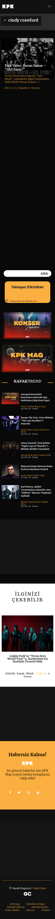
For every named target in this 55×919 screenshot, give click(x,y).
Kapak (36, 430)
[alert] (27, 301)
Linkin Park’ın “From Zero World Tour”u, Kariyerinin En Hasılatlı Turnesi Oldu (27, 658)
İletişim (46, 910)
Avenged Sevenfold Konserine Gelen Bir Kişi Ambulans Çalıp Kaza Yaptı (35, 397)
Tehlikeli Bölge (33, 407)
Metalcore (44, 430)
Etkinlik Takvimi (16, 907)
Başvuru (30, 910)
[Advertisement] (27, 547)
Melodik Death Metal (29, 455)
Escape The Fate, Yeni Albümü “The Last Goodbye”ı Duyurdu (37, 420)
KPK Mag (15, 904)
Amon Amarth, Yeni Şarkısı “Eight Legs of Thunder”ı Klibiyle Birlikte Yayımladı (35, 446)
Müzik (23, 432)
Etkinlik (24, 502)
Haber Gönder (12, 910)
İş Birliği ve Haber (35, 904)
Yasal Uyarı (39, 888)
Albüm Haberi (27, 430)
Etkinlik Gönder (39, 907)
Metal (23, 407)
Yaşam (43, 407)
